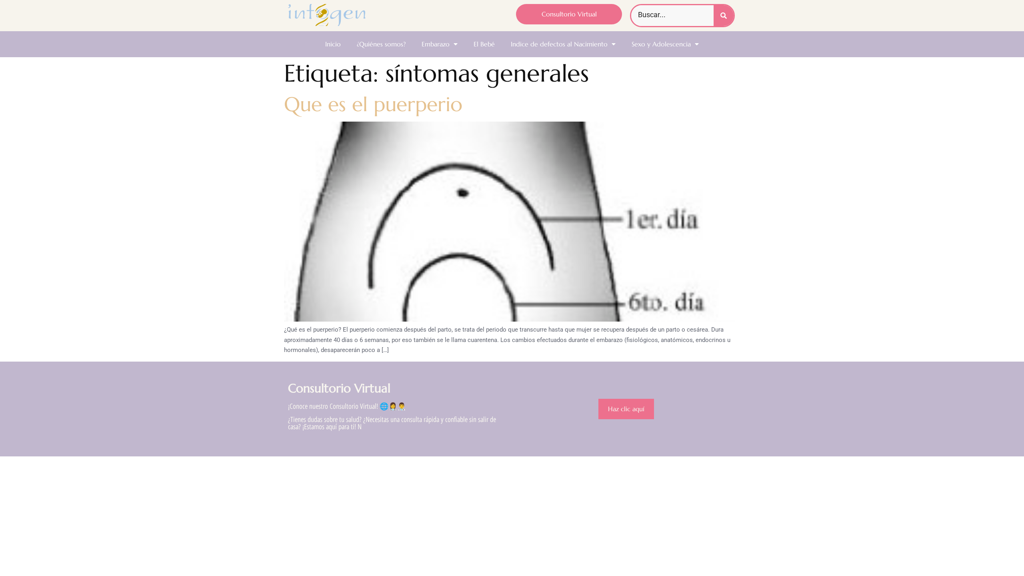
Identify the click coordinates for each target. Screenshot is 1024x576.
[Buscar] (724, 15)
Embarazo (436, 44)
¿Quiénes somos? (381, 44)
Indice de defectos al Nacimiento (559, 44)
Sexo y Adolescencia (661, 44)
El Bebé (484, 44)
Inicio (333, 44)
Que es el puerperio (373, 104)
